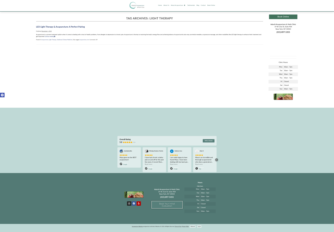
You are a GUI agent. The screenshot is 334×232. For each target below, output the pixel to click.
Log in (199, 226)
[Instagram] (129, 203)
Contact (203, 5)
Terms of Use (178, 226)
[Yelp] (139, 203)
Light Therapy (52, 39)
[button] (2, 95)
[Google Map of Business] (283, 44)
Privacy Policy (185, 226)
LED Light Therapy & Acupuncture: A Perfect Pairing (60, 27)
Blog (197, 5)
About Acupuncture (177, 5)
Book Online (211, 5)
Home (160, 5)
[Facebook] (134, 203)
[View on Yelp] (197, 151)
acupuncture (83, 39)
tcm (88, 39)
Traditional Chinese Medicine (64, 39)
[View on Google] (121, 151)
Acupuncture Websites (137, 226)
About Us (166, 5)
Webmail (192, 226)
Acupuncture (44, 39)
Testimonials (191, 5)
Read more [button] (148, 164)
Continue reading (49, 36)
